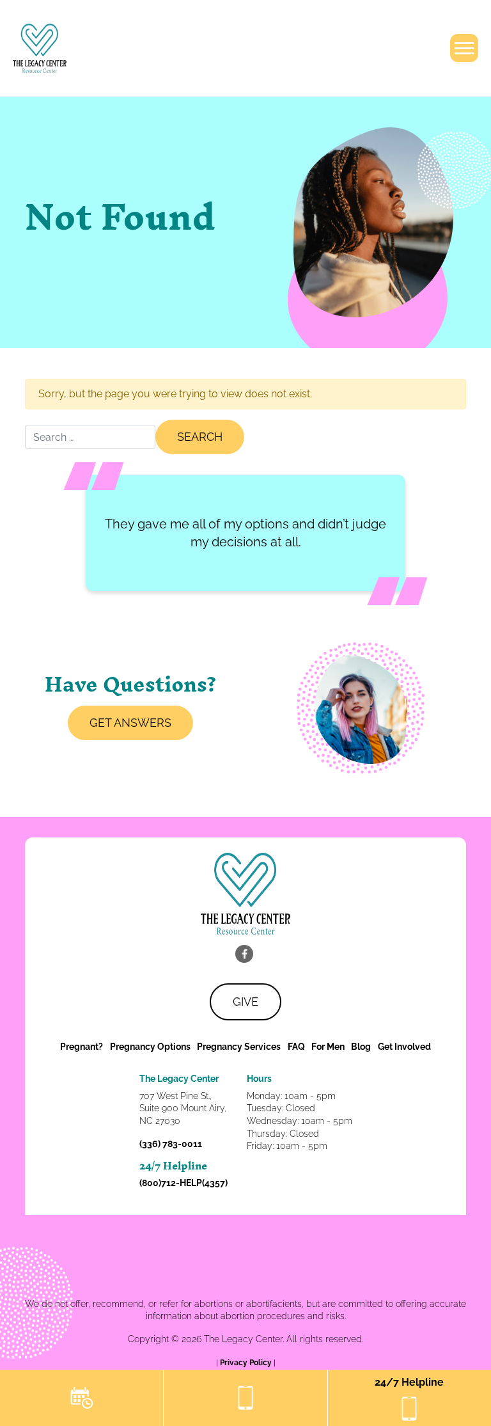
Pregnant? (81, 1047)
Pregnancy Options (150, 1047)
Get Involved (404, 1047)
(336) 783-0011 (170, 1144)
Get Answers (130, 722)
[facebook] (244, 954)
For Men (328, 1047)
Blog (361, 1047)
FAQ (296, 1047)
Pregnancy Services (239, 1047)
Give (245, 1001)
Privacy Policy (247, 1362)
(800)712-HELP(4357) (183, 1183)
